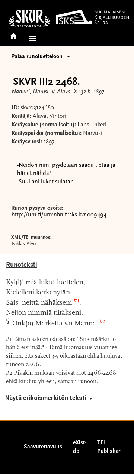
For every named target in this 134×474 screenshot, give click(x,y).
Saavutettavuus (43, 447)
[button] (31, 38)
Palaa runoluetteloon (37, 57)
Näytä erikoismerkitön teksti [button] (45, 397)
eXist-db (79, 447)
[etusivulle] (13, 33)
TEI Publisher (108, 447)
